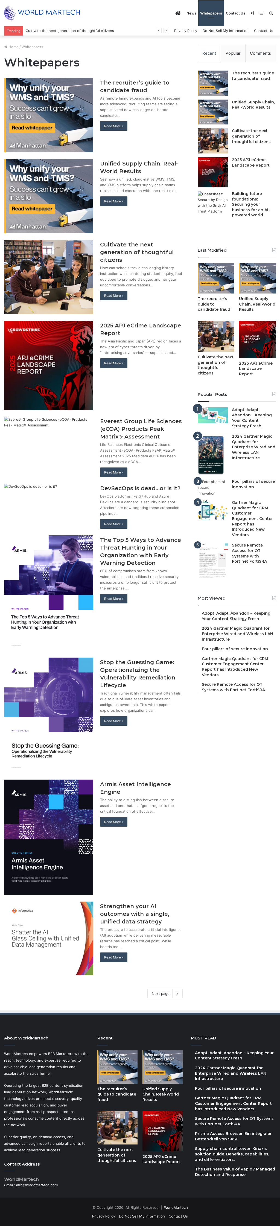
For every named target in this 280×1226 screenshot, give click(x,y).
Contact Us (235, 13)
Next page (161, 993)
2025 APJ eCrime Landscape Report (56, 30)
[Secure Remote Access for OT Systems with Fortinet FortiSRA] (213, 562)
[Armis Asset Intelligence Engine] (48, 837)
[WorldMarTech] (44, 13)
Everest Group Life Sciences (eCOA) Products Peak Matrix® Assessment (141, 429)
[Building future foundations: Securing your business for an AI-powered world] (213, 212)
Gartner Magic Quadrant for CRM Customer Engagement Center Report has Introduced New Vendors (252, 518)
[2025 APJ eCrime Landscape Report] (48, 365)
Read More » (113, 126)
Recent (209, 53)
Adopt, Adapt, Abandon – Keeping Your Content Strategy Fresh (252, 417)
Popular (233, 53)
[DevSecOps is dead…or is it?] (48, 504)
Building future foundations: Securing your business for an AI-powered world (251, 204)
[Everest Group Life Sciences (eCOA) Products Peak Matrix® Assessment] (48, 445)
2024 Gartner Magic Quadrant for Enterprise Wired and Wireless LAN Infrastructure (253, 447)
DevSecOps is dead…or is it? (140, 488)
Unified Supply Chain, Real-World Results (253, 105)
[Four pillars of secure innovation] (213, 487)
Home (13, 47)
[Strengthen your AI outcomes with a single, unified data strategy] (48, 938)
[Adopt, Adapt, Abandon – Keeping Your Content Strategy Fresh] (213, 415)
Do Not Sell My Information (226, 30)
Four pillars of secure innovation (253, 484)
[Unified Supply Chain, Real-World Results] (48, 196)
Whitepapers (211, 13)
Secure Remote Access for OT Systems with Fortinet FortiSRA (249, 553)
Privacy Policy (185, 30)
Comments (260, 53)
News (191, 13)
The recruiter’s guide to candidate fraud (253, 76)
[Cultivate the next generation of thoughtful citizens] (48, 277)
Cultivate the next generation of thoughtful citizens (137, 252)
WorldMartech (176, 1207)
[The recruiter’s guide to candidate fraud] (48, 115)
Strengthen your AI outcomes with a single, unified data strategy (134, 914)
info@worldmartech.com (37, 1185)
